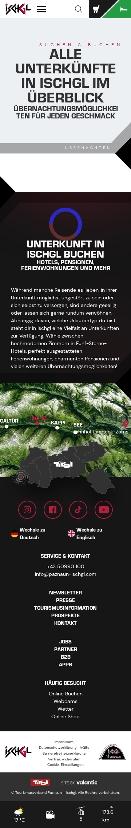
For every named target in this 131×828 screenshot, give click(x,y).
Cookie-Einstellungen (65, 764)
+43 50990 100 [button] (65, 566)
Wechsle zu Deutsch (32, 533)
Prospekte (65, 615)
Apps (65, 664)
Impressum (64, 741)
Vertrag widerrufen (64, 759)
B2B (66, 657)
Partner (65, 649)
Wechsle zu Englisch (89, 533)
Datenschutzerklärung (58, 747)
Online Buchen (66, 693)
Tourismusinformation (65, 608)
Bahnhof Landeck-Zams (100, 431)
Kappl (59, 423)
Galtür (9, 421)
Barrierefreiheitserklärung (64, 753)
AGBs (84, 747)
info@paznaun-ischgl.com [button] (65, 574)
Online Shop (65, 716)
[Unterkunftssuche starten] (116, 9)
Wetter (65, 709)
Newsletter (65, 592)
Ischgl (39, 418)
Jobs (65, 641)
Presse (65, 600)
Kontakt (65, 623)
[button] (78, 9)
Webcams (65, 701)
